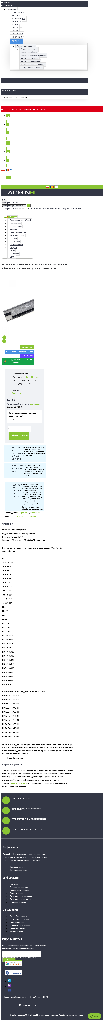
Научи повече (34, 404)
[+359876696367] (9, 986)
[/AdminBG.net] (9, 991)
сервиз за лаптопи (19, 783)
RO (6, 5)
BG (2, 5)
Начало (5, 200)
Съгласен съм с (20, 957)
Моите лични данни (27, 1005)
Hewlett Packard (32, 377)
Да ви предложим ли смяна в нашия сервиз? (22, 414)
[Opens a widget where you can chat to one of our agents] (94, 1016)
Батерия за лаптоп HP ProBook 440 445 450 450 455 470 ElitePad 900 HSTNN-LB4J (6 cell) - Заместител (42, 209)
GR (10, 5)
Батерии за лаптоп (11, 203)
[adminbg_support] (9, 981)
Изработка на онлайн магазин (72, 1015)
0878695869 (40, 109)
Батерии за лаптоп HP (12, 206)
